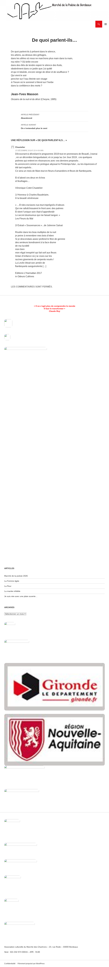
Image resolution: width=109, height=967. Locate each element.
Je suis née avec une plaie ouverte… (20, 596)
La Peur (7, 586)
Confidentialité (9, 964)
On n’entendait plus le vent (34, 126)
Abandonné (30, 116)
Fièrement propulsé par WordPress (31, 964)
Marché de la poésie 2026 (16, 576)
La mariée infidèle (12, 591)
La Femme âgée (11, 581)
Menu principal (105, 24)
